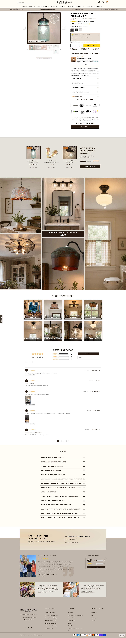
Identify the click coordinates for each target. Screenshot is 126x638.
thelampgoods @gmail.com (29, 617)
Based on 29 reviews (37, 357)
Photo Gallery (71, 620)
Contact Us (93, 612)
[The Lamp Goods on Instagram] (25, 627)
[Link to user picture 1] (28, 400)
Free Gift (70, 625)
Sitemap (93, 620)
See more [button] (78, 61)
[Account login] (99, 2)
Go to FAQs (84, 127)
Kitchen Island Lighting (51, 625)
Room (53, 6)
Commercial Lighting (94, 6)
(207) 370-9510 (29, 620)
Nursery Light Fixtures (50, 620)
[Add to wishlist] (81, 45)
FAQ (92, 615)
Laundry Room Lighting (51, 618)
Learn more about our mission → (87, 592)
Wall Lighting (42, 6)
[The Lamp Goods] (63, 2)
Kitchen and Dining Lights (51, 615)
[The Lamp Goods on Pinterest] (31, 627)
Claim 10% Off (70, 539)
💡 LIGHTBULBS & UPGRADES (81, 36)
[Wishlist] (103, 2)
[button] (73, 21)
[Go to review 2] (85, 64)
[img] (32, 370)
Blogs (69, 623)
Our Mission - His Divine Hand (75, 615)
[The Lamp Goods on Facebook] (28, 627)
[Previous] (24, 28)
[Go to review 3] (86, 64)
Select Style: (79, 26)
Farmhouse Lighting (50, 612)
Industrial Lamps (49, 628)
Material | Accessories (75, 6)
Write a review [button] (88, 353)
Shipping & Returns (95, 618)
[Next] (63, 28)
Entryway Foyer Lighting (51, 623)
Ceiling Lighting (28, 6)
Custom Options (72, 618)
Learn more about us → (42, 592)
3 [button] (62, 440)
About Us (70, 612)
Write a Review (95, 567)
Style (61, 6)
